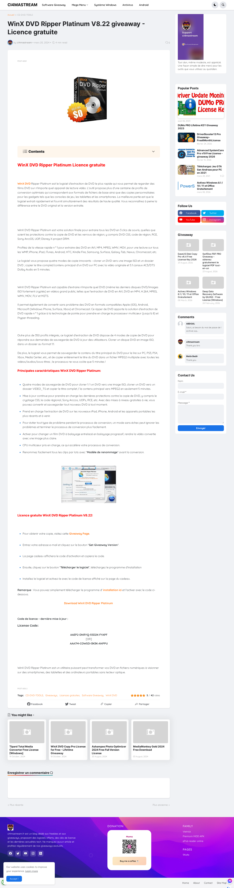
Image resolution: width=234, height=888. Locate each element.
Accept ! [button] (14, 878)
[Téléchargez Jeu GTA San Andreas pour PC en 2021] (186, 169)
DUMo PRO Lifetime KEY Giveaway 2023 (198, 127)
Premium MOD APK (193, 836)
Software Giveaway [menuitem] (54, 5)
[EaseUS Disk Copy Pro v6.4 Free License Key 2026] (188, 245)
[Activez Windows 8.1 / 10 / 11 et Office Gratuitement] (186, 186)
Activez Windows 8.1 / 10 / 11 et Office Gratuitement (210, 185)
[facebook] (10, 853)
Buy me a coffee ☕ (129, 861)
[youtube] (25, 853)
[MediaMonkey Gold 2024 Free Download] (150, 732)
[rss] (41, 853)
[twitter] (18, 853)
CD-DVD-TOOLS (25, 15)
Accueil (11, 15)
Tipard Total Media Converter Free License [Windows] (24, 750)
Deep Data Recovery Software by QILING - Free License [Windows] (212, 295)
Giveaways (51, 695)
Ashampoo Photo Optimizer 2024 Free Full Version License (109, 750)
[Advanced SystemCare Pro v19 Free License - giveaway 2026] (186, 153)
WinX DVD (111, 695)
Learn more (31, 871)
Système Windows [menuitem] (105, 5)
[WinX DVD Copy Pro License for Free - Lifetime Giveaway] (68, 732)
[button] (215, 5)
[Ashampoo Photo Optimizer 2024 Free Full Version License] (109, 732)
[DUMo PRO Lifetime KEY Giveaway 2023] (201, 105)
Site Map (221, 882)
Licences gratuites (70, 695)
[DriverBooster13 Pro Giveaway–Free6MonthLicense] (186, 137)
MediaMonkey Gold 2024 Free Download (148, 748)
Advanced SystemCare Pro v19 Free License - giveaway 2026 (210, 153)
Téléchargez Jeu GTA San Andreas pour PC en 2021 (209, 169)
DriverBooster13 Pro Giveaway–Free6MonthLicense (209, 137)
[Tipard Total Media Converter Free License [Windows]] (26, 732)
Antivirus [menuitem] (127, 5)
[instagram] (33, 853)
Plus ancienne (160, 804)
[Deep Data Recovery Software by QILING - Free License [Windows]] (213, 283)
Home (185, 882)
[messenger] (230, 881)
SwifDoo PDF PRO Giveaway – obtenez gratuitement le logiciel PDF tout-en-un (211, 261)
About (196, 882)
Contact (208, 882)
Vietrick (187, 831)
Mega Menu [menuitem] (79, 5)
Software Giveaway (92, 695)
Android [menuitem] (144, 5)
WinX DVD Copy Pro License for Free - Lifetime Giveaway (68, 750)
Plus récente (16, 804)
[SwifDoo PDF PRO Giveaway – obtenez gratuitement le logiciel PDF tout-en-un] (213, 245)
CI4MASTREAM (22, 4)
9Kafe (186, 854)
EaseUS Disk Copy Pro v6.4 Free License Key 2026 (187, 256)
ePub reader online (193, 841)
